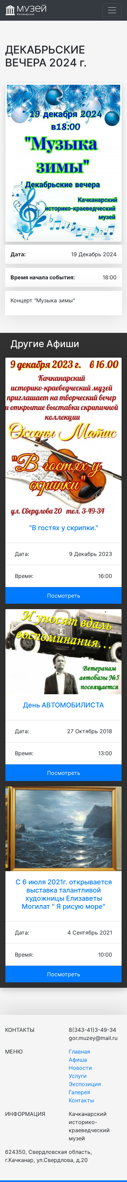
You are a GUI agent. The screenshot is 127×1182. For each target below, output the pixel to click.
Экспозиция (85, 1084)
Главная (79, 1051)
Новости (80, 1067)
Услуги (78, 1076)
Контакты (81, 1100)
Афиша (78, 1059)
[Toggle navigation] (112, 10)
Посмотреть (63, 595)
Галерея (79, 1092)
